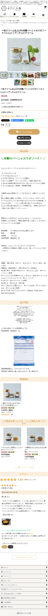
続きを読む (7, 514)
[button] (43, 15)
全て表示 (23, 557)
